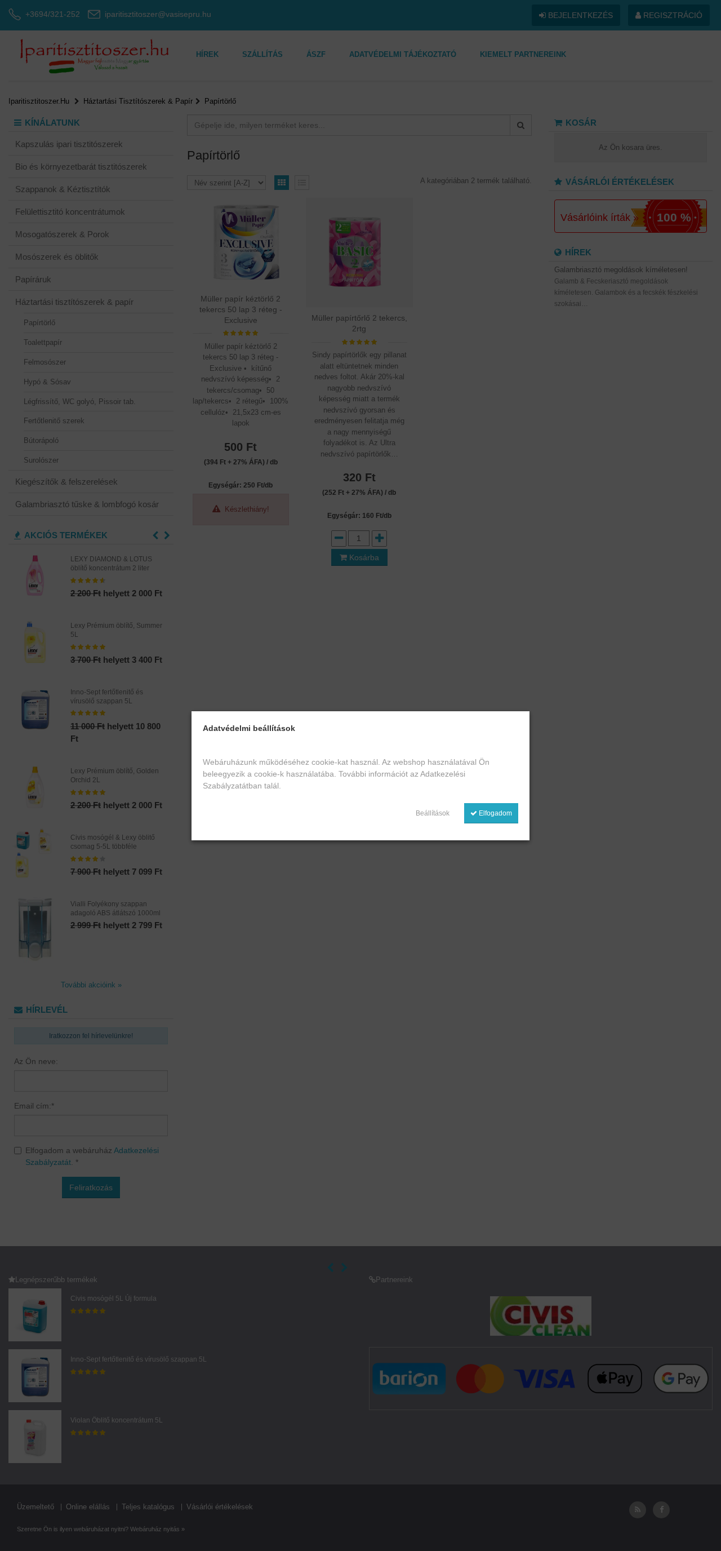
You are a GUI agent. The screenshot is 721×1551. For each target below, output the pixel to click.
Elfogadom (494, 813)
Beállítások (432, 813)
